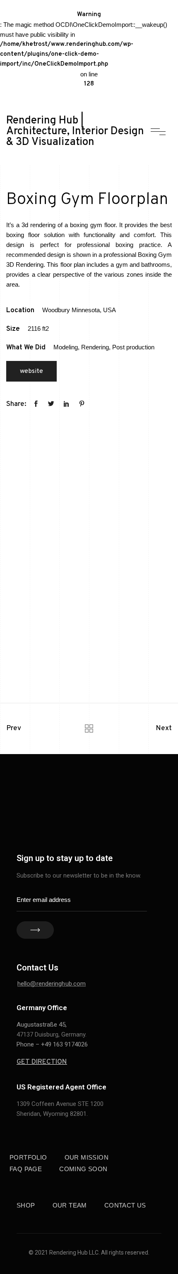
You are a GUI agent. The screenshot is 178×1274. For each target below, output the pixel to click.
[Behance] (119, 803)
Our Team (70, 1205)
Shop (26, 1205)
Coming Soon (83, 1168)
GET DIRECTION (42, 1062)
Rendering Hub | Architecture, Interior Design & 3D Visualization (75, 132)
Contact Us (125, 1205)
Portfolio (28, 1157)
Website (31, 371)
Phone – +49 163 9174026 (52, 1044)
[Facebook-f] (100, 803)
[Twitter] (100, 819)
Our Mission (86, 1157)
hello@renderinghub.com (51, 983)
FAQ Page (26, 1168)
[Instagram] (137, 803)
